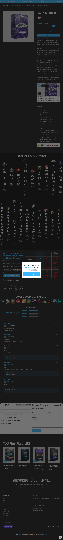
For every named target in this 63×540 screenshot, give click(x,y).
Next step (31, 274)
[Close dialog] (40, 264)
